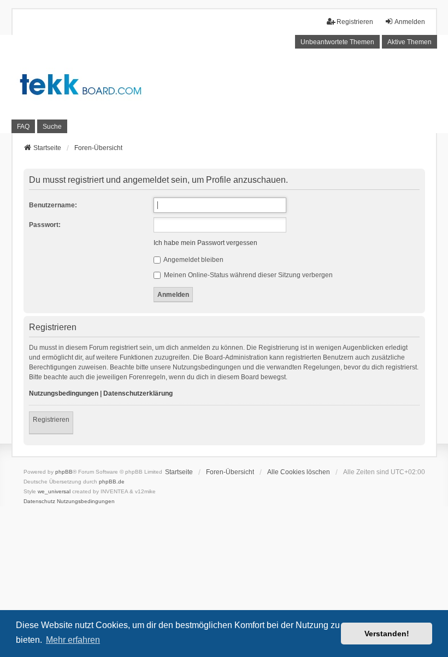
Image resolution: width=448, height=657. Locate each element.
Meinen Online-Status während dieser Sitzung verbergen (247, 275)
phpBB (64, 472)
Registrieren (51, 419)
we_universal (54, 491)
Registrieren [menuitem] (355, 22)
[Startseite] (224, 84)
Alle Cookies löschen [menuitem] (298, 472)
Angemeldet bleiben (192, 260)
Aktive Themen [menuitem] (409, 42)
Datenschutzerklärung (138, 393)
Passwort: (45, 225)
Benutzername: (53, 205)
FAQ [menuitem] (23, 126)
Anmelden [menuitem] (409, 22)
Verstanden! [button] (386, 633)
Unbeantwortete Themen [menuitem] (337, 42)
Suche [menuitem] (52, 126)
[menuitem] (39, 501)
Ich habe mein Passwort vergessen (205, 243)
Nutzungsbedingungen (63, 393)
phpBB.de (112, 482)
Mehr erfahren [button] (73, 639)
